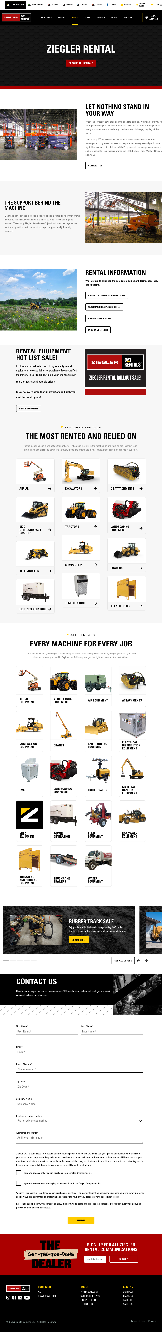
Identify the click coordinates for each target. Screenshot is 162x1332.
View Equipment (28, 409)
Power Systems (47, 1296)
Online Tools (89, 1300)
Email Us (128, 1296)
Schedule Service (91, 1296)
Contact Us (95, 166)
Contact (128, 18)
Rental (75, 18)
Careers (128, 1304)
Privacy (152, 1321)
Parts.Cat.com (89, 1292)
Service (61, 18)
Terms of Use (138, 1321)
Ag (39, 1292)
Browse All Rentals (81, 63)
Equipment (46, 18)
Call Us (127, 1300)
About (114, 18)
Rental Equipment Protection (106, 295)
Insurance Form (98, 330)
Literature (87, 1304)
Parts (87, 18)
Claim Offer (79, 940)
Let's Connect (153, 17)
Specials (101, 18)
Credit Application (99, 318)
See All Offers (123, 961)
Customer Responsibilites (104, 307)
